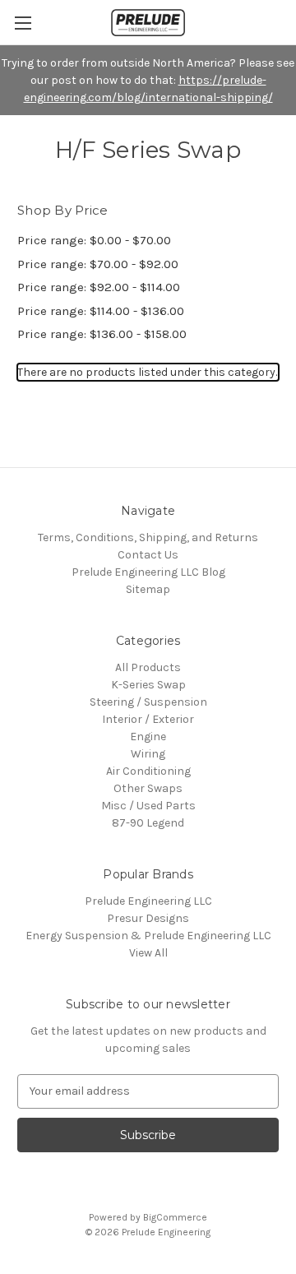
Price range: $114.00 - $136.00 (100, 310)
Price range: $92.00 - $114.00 (98, 287)
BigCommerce (175, 1217)
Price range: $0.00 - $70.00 (94, 240)
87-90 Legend (148, 823)
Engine (148, 737)
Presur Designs (148, 918)
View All (148, 953)
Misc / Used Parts (148, 806)
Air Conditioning (148, 771)
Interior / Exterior (148, 719)
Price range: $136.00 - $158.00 (102, 334)
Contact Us (148, 555)
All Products (148, 667)
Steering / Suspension (148, 702)
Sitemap (148, 589)
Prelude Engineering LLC (148, 901)
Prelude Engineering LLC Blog (148, 572)
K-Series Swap (148, 685)
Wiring (148, 754)
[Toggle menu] (22, 22)
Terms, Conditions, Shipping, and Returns (148, 537)
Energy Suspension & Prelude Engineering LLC (148, 936)
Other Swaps (148, 788)
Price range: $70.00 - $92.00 (97, 264)
